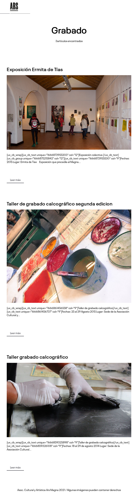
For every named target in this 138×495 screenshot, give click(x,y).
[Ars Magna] (14, 7)
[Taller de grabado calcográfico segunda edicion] (69, 256)
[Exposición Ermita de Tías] (69, 112)
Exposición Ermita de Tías (35, 69)
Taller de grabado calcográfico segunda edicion (59, 203)
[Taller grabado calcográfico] (69, 400)
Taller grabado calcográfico (37, 356)
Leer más (15, 180)
